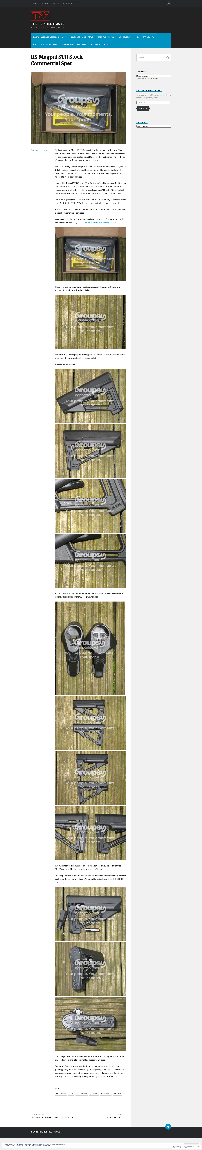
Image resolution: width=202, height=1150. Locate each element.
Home (35, 3)
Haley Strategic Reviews (45, 44)
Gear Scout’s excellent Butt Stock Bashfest (97, 222)
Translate (154, 78)
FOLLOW (143, 108)
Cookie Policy (46, 1145)
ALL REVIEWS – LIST (70, 3)
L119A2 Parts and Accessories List (49, 37)
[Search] (169, 3)
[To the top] (168, 1127)
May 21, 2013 (41, 150)
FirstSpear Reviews (145, 37)
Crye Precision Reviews (82, 37)
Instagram (44, 3)
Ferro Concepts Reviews (74, 44)
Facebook (55, 3)
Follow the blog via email (149, 90)
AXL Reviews (125, 37)
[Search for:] (153, 57)
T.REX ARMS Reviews (100, 44)
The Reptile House (47, 23)
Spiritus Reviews (106, 37)
